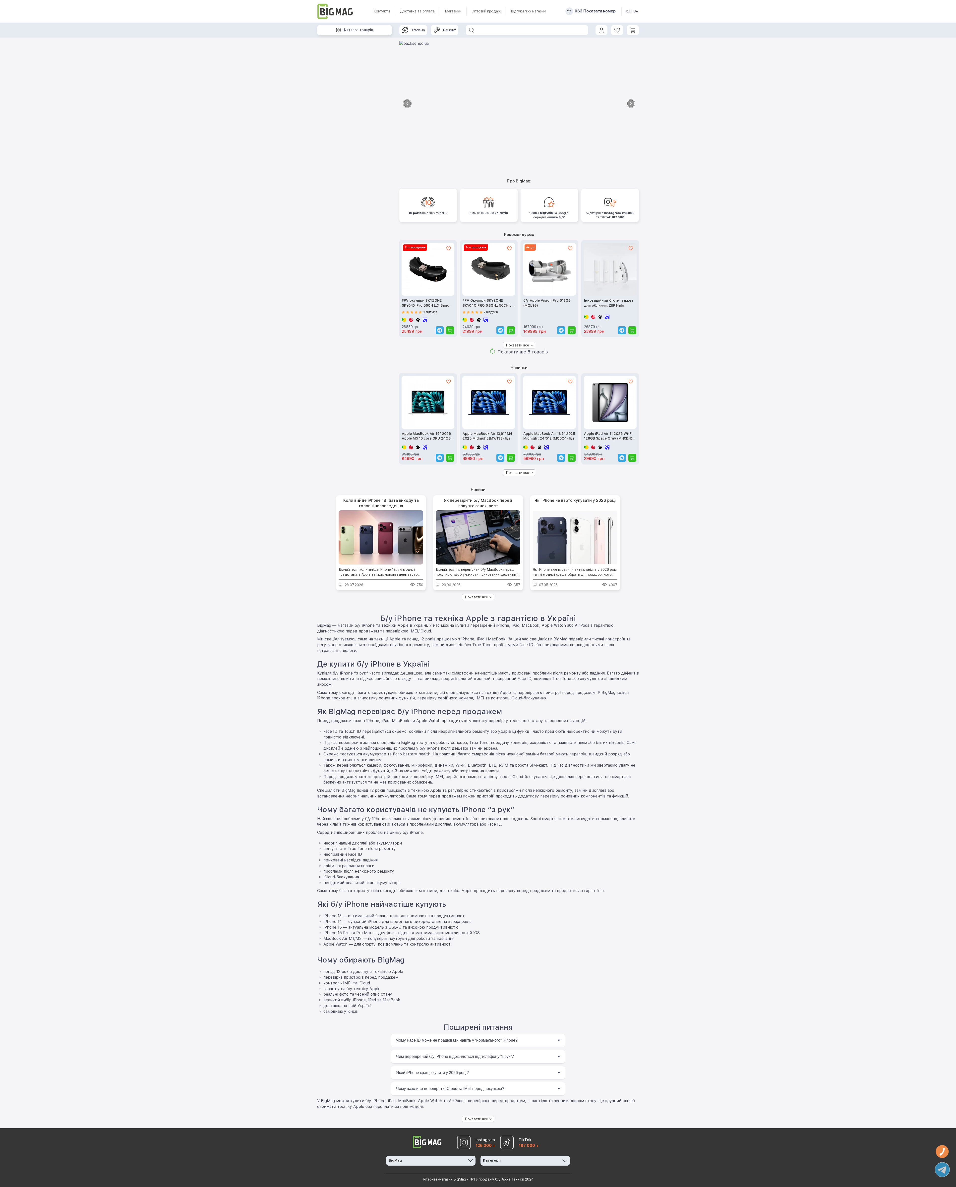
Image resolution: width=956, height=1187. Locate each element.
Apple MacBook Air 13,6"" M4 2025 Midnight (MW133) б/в (487, 436)
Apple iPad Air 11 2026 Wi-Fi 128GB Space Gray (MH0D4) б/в (608, 436)
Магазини (453, 11)
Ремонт (449, 30)
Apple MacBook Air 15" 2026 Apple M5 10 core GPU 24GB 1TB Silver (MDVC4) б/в (426, 436)
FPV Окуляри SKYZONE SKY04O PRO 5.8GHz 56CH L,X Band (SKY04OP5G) (489, 303)
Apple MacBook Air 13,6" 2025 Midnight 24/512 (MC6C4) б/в (549, 436)
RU (628, 11)
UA (635, 11)
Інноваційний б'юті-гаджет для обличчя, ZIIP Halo (608, 302)
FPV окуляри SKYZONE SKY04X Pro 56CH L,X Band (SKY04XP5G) (425, 303)
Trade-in (418, 30)
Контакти (382, 11)
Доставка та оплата (417, 11)
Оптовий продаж (486, 11)
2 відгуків (491, 312)
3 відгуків (430, 312)
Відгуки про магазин (528, 11)
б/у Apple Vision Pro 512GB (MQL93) (547, 302)
